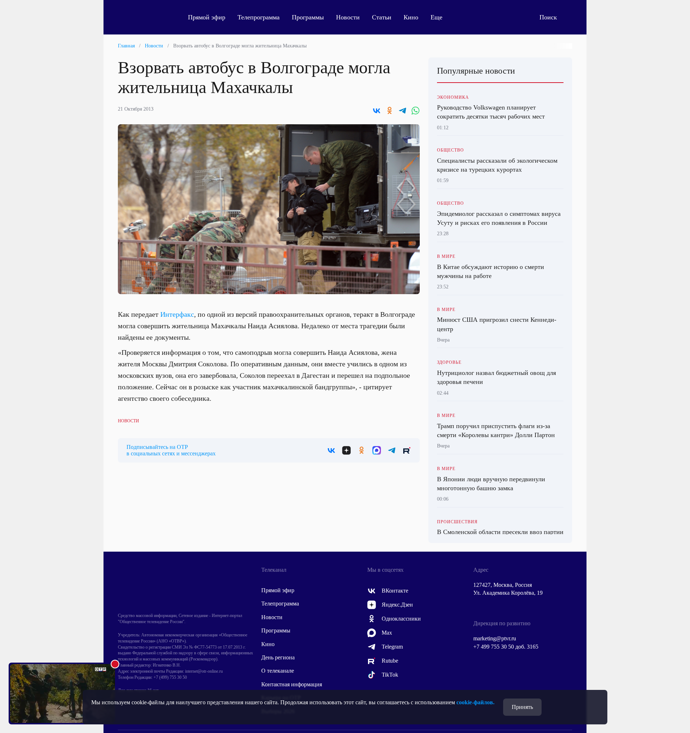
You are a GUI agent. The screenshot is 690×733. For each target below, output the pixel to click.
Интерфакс (177, 314)
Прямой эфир (206, 17)
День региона (278, 657)
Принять (522, 707)
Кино (411, 17)
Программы (308, 17)
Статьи (381, 17)
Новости (348, 17)
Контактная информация (291, 684)
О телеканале (277, 671)
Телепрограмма (259, 17)
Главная (126, 45)
